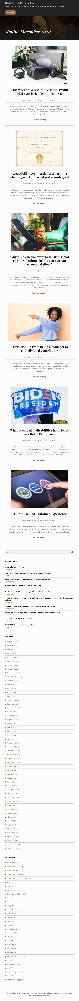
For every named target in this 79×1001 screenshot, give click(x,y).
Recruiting (10, 948)
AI (7, 882)
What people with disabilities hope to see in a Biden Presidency (39, 432)
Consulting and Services (15, 894)
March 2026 (11, 661)
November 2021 (12, 708)
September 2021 (12, 716)
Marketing (10, 945)
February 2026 (12, 665)
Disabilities (11, 909)
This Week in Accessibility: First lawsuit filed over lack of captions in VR (39, 92)
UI (8, 960)
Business (10, 890)
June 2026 (10, 649)
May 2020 (10, 778)
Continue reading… (39, 120)
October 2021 (11, 712)
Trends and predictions (15, 956)
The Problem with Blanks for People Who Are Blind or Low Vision (29, 592)
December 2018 (12, 844)
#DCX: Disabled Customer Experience (39, 514)
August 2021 (11, 720)
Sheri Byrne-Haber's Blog (20, 3)
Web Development (13, 972)
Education (10, 917)
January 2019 (11, 840)
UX (8, 968)
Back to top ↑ (46, 995)
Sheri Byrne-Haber (45, 100)
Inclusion (10, 933)
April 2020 (10, 782)
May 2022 (10, 688)
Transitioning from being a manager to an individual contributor (39, 349)
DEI (8, 902)
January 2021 (11, 747)
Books (9, 886)
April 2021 (10, 735)
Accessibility (11, 863)
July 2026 (10, 646)
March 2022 (11, 696)
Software (10, 952)
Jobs (8, 937)
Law (8, 941)
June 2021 (10, 727)
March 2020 (11, 786)
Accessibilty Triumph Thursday (17, 878)
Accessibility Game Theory (14, 567)
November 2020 (12, 755)
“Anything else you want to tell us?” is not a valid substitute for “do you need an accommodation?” (39, 260)
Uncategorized (12, 964)
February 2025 (12, 669)
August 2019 (11, 813)
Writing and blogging (14, 980)
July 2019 (10, 817)
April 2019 (10, 829)
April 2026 (10, 657)
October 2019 (11, 805)
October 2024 (11, 681)
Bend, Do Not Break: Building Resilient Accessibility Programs (28, 579)
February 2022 (12, 700)
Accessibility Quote (13, 874)
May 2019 (10, 825)
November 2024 (12, 677)
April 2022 (10, 692)
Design (9, 906)
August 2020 (11, 766)
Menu (11, 12)
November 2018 (12, 848)
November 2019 (12, 801)
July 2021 (10, 723)
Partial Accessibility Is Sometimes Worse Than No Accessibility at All (30, 606)
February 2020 (12, 790)
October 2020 (11, 758)
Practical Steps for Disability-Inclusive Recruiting (23, 586)
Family (9, 921)
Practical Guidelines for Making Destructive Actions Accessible (28, 573)
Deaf (8, 898)
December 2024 (12, 673)
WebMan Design (33, 995)
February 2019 (12, 836)
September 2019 (12, 809)
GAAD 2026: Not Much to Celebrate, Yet (19, 625)
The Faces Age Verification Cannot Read (19, 619)
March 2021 (11, 739)
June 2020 (10, 774)
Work (9, 976)
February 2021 (12, 743)
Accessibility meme (13, 870)
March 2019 (11, 833)
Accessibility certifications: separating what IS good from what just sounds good (39, 175)
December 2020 (12, 751)
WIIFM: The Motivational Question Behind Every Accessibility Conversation (32, 612)
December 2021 (12, 704)
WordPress (55, 993)
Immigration (11, 929)
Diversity (10, 913)
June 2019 (10, 821)
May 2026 (10, 653)
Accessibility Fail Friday (15, 867)
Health (9, 925)
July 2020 (10, 770)
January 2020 (11, 794)
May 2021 (10, 731)
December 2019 (12, 797)
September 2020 (12, 762)
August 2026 (11, 642)
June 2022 (10, 685)
